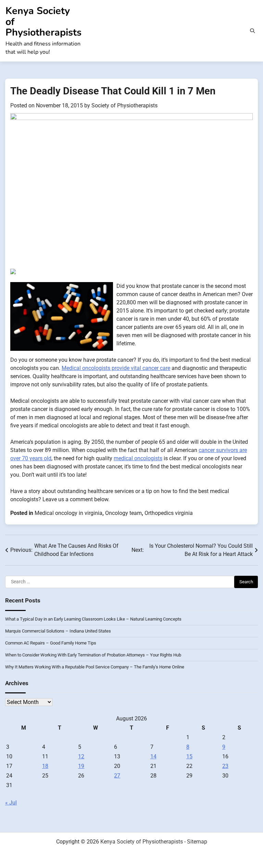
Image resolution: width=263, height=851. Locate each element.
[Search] (252, 31)
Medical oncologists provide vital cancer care (116, 368)
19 (81, 766)
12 (81, 756)
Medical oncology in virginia (68, 513)
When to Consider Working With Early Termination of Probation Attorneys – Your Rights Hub (93, 654)
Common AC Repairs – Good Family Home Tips (50, 643)
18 (45, 766)
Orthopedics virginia (169, 513)
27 (117, 775)
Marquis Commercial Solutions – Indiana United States (58, 631)
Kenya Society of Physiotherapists (141, 841)
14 (153, 756)
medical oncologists (138, 458)
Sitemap (197, 841)
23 (225, 766)
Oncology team (123, 513)
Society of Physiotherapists (124, 105)
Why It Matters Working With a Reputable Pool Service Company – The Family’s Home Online (94, 666)
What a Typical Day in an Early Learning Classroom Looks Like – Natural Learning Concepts (93, 619)
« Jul (11, 802)
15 (189, 756)
